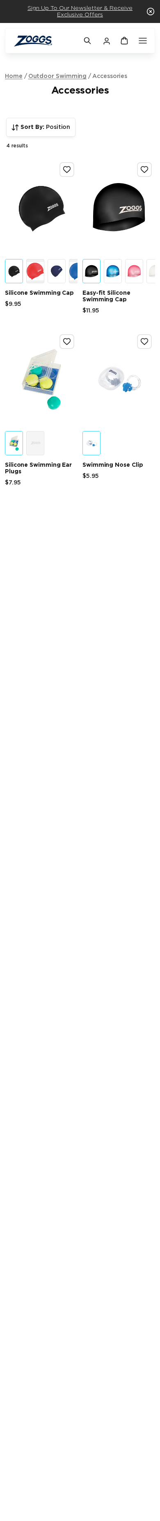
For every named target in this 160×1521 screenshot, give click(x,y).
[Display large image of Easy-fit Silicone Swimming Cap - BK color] (91, 271)
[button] (150, 11)
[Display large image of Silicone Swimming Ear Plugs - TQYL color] (14, 443)
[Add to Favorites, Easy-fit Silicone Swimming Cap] (144, 169)
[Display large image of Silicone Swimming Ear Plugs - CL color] (35, 443)
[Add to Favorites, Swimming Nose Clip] (144, 341)
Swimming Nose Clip (112, 465)
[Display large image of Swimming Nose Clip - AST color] (91, 443)
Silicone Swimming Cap (39, 293)
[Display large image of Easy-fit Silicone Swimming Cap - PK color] (134, 271)
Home (14, 76)
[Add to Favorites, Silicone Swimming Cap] (66, 169)
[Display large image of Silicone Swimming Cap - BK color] (14, 271)
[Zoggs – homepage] (44, 41)
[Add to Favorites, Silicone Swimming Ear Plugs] (66, 341)
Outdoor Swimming (57, 76)
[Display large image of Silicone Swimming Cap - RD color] (35, 271)
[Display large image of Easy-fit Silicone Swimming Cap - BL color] (113, 271)
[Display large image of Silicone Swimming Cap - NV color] (57, 271)
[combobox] (41, 127)
